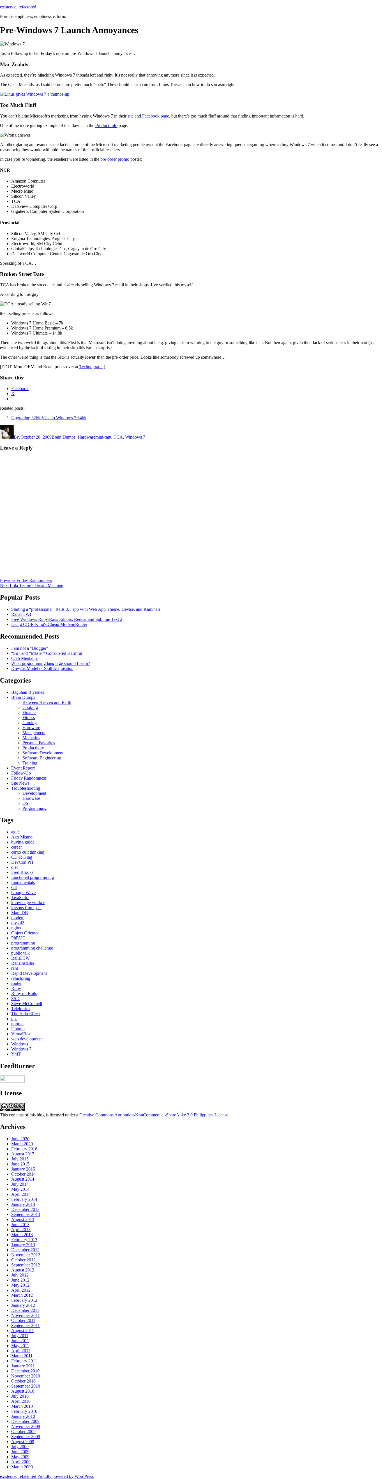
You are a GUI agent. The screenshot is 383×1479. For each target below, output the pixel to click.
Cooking (30, 707)
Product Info (106, 125)
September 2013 (25, 1214)
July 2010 (20, 1396)
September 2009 (25, 1436)
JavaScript (20, 897)
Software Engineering (41, 757)
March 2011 (22, 1355)
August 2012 (22, 1270)
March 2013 (22, 1234)
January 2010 (23, 1416)
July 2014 (20, 1184)
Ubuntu (18, 1028)
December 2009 (25, 1421)
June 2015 (20, 1164)
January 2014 (23, 1204)
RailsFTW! (21, 614)
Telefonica (20, 1008)
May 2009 (20, 1456)
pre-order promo (114, 159)
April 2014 (21, 1194)
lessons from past (26, 907)
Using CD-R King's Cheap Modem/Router (49, 624)
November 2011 (25, 1315)
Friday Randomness (29, 778)
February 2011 (24, 1360)
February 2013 (24, 1239)
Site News (20, 783)
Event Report (23, 768)
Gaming (29, 722)
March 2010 (22, 1406)
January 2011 (23, 1365)
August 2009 (22, 1441)
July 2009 (20, 1446)
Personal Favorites (38, 742)
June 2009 (20, 1451)
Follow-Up (21, 773)
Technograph (91, 366)
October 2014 (23, 1174)
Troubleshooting (25, 788)
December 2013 (25, 1209)
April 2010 (21, 1401)
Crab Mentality (24, 658)
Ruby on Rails (24, 993)
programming (23, 943)
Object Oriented (25, 932)
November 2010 (25, 1376)
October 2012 (23, 1259)
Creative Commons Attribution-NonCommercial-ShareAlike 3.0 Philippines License (153, 1114)
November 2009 (25, 1426)
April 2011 (20, 1350)
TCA (118, 437)
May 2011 (20, 1345)
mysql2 (17, 922)
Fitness (28, 717)
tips (14, 1018)
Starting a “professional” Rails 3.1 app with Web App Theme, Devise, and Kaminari (85, 609)
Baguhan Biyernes (27, 692)
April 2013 (21, 1229)
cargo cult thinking (27, 852)
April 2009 (21, 1461)
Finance (29, 712)
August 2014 (22, 1179)
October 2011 (23, 1320)
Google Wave (23, 892)
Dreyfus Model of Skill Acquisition (42, 668)
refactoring (20, 978)
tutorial (17, 1023)
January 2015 (23, 1169)
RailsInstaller (22, 963)
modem (17, 917)
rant (14, 968)
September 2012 (25, 1265)
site (130, 116)
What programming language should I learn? (50, 663)
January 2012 (23, 1305)
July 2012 (20, 1275)
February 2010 (24, 1411)
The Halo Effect (25, 1013)
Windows (19, 1044)
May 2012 (20, 1285)
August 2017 (22, 1153)
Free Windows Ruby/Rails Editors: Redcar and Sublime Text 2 (66, 619)
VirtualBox (21, 1033)
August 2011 (22, 1330)
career (16, 847)
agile (15, 832)
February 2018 (24, 1148)
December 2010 (25, 1371)
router (16, 983)
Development (34, 793)
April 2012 (21, 1290)
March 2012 (22, 1295)
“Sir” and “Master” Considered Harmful (46, 653)
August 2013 (22, 1219)
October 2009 (23, 1431)
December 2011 (25, 1310)
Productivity (33, 747)
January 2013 (23, 1244)
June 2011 (20, 1340)
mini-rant (103, 437)
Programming (34, 808)
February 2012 (24, 1300)
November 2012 (25, 1254)
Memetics (31, 737)
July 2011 (19, 1335)
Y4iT (16, 1054)
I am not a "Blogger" (29, 648)
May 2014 (20, 1189)
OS (25, 803)
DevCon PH (22, 862)
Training (29, 763)
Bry (17, 437)
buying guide (22, 842)
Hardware (86, 437)
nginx (16, 927)
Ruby (16, 988)
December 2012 (25, 1249)
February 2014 (24, 1199)
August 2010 (22, 1391)
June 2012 (20, 1280)
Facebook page (155, 116)
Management (33, 732)
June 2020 (20, 1138)
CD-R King (21, 857)
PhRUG (18, 938)
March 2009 (22, 1466)
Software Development (42, 752)
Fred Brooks (22, 872)
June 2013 (20, 1224)
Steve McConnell (26, 1003)
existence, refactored (18, 6)
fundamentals (23, 882)
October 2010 (23, 1381)
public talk (20, 953)
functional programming (32, 877)
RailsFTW (20, 958)
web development (27, 1038)
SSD (15, 998)
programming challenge (32, 948)
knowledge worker (28, 902)
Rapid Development (29, 973)
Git (14, 887)
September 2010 (25, 1386)
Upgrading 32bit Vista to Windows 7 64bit (48, 417)
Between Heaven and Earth (46, 702)
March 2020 (22, 1143)
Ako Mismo (22, 837)
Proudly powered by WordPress (65, 1476)
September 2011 (25, 1325)
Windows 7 (135, 437)
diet (14, 867)
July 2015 (20, 1159)
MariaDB (19, 912)
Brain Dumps (63, 437)
